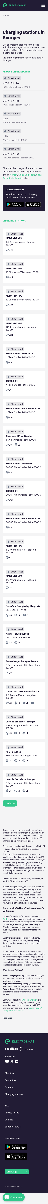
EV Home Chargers (29, 1000)
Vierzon (13, 175)
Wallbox (6, 919)
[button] (43, 5)
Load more (10, 803)
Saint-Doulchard (26, 175)
